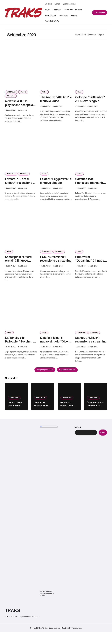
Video (44, 92)
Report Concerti (50, 15)
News (79, 92)
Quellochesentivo (69, 4)
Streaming (10, 96)
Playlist (47, 10)
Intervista (78, 10)
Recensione (68, 10)
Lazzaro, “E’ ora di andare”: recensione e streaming (19, 182)
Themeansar (76, 628)
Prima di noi (14, 398)
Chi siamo (48, 4)
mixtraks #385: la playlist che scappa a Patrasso (19, 104)
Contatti (57, 4)
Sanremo (74, 15)
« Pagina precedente (45, 370)
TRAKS (12, 610)
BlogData (65, 628)
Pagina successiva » (67, 370)
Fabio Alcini (10, 110)
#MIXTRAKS (11, 92)
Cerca (78, 427)
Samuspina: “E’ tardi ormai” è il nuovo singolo (18, 260)
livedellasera (63, 15)
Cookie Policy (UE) (52, 21)
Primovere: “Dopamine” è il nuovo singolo (90, 260)
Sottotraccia (56, 10)
